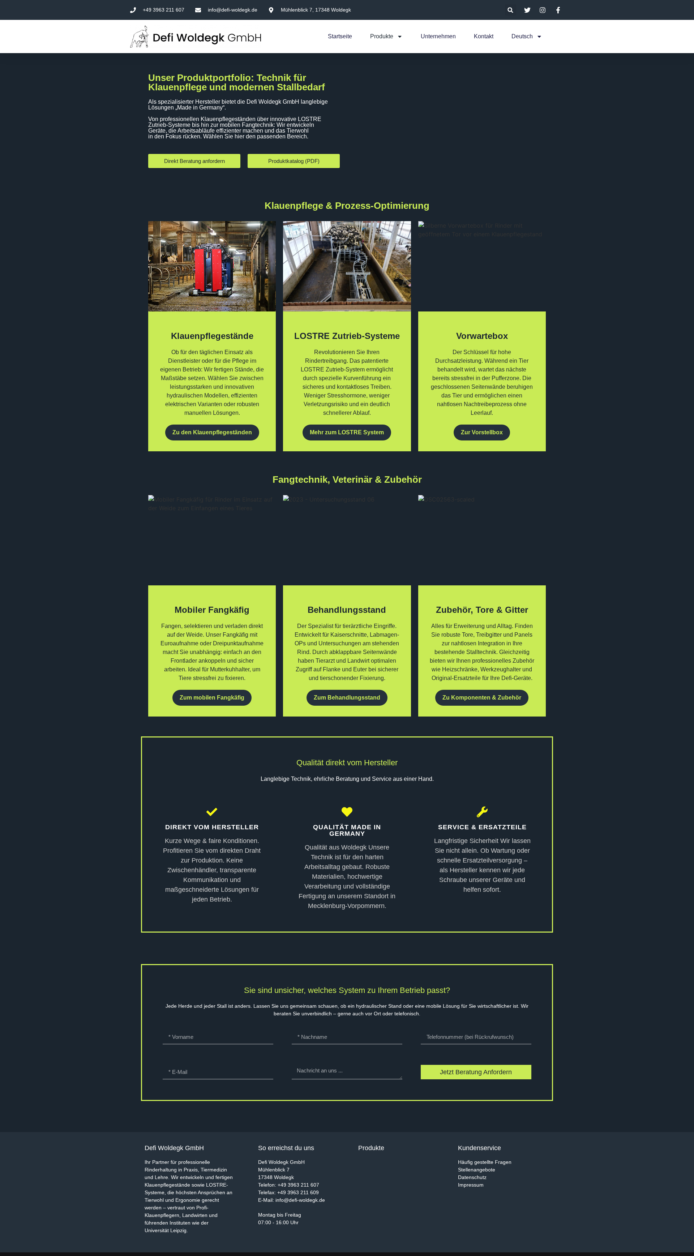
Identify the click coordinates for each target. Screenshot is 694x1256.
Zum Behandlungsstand (347, 697)
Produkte (381, 36)
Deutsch (522, 36)
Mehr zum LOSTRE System (347, 432)
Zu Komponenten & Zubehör (481, 697)
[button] (510, 10)
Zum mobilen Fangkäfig (212, 697)
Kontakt (483, 36)
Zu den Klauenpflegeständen (212, 432)
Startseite (340, 36)
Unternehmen (438, 36)
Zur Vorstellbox (482, 432)
